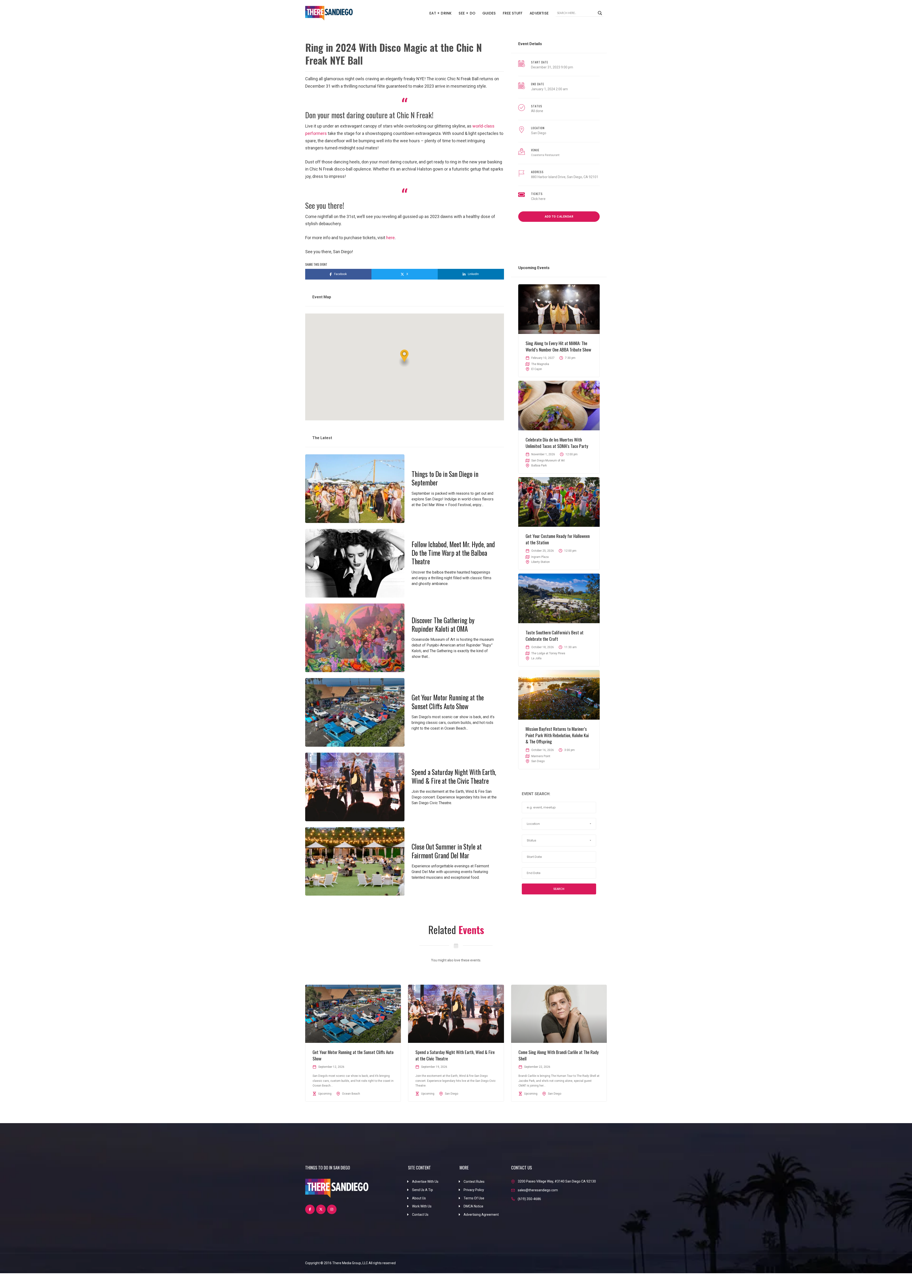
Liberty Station (540, 562)
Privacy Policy (474, 1190)
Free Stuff (512, 13)
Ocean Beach (351, 1093)
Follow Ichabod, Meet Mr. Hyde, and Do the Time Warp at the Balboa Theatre (453, 552)
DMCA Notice (473, 1206)
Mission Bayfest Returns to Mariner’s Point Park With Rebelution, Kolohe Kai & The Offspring (557, 735)
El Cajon (536, 369)
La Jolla (536, 658)
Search (558, 889)
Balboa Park (539, 465)
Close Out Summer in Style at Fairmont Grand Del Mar (447, 851)
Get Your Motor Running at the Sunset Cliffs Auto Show (448, 702)
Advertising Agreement (481, 1214)
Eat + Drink (440, 13)
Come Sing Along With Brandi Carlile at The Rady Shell (558, 1055)
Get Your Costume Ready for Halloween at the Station (558, 539)
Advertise (539, 13)
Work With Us (422, 1206)
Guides (489, 13)
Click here (538, 199)
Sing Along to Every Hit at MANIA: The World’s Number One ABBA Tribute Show (558, 346)
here (390, 237)
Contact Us (420, 1214)
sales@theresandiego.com (538, 1190)
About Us (419, 1198)
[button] (404, 358)
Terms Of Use (474, 1198)
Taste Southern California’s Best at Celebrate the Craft (555, 635)
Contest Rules (474, 1181)
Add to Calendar (559, 216)
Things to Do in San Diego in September (445, 478)
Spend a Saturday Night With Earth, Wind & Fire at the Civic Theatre (454, 776)
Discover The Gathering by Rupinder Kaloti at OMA (443, 624)
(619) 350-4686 (529, 1199)
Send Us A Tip (422, 1190)
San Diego (538, 133)
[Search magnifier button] (600, 13)
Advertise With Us (425, 1181)
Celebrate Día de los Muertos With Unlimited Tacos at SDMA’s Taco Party (557, 442)
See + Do (467, 13)
